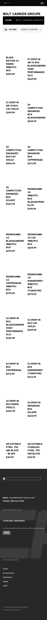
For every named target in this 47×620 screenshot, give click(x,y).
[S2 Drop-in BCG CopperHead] (13, 352)
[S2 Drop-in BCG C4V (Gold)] (34, 308)
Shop (5, 569)
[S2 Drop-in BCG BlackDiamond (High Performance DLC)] (13, 307)
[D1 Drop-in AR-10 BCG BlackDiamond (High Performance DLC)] (34, 47)
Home (8, 20)
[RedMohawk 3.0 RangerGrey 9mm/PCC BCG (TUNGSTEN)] (34, 264)
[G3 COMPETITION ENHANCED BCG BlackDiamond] (34, 93)
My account (8, 573)
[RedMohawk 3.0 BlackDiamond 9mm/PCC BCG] (13, 222)
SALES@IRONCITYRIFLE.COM (22, 498)
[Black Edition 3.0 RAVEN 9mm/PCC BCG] (13, 46)
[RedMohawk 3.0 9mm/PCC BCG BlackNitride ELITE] (34, 177)
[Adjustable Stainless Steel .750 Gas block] (34, 431)
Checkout (8, 577)
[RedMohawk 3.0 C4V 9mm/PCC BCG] (34, 222)
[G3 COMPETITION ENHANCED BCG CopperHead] (34, 135)
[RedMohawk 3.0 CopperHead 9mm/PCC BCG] (13, 265)
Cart (5, 586)
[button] (42, 3)
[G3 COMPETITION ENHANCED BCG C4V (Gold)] (13, 135)
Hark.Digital (15, 610)
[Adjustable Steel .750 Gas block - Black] (13, 431)
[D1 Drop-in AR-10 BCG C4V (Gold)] (13, 92)
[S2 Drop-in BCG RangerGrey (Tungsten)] (34, 352)
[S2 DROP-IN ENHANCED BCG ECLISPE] (34, 391)
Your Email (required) (14, 521)
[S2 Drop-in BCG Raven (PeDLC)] (13, 390)
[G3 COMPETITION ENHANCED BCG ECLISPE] (13, 176)
